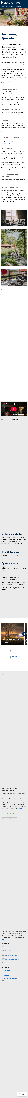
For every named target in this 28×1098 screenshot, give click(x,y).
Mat (7, 6)
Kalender (5, 963)
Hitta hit (6, 975)
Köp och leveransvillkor (11, 978)
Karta (5, 973)
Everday (19, 1096)
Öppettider (7, 970)
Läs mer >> (5, 939)
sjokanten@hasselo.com (12, 94)
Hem (2, 6)
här (10, 144)
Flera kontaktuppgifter (12, 959)
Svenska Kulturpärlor (8, 545)
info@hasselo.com (11, 955)
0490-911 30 (8, 951)
